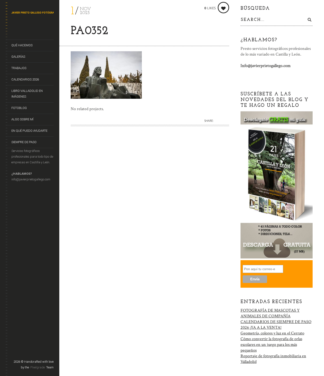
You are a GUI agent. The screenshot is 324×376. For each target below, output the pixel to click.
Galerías (18, 56)
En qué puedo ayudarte (29, 130)
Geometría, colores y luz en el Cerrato (272, 333)
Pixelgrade (37, 367)
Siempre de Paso (24, 142)
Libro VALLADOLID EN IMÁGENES (27, 93)
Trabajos (18, 68)
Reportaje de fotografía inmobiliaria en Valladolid (273, 358)
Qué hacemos (21, 45)
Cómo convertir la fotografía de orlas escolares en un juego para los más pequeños (271, 344)
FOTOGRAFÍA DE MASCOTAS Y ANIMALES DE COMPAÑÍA (270, 313)
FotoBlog (19, 108)
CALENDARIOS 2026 (25, 79)
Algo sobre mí (22, 119)
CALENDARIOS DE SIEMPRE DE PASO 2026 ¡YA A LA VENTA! (276, 324)
